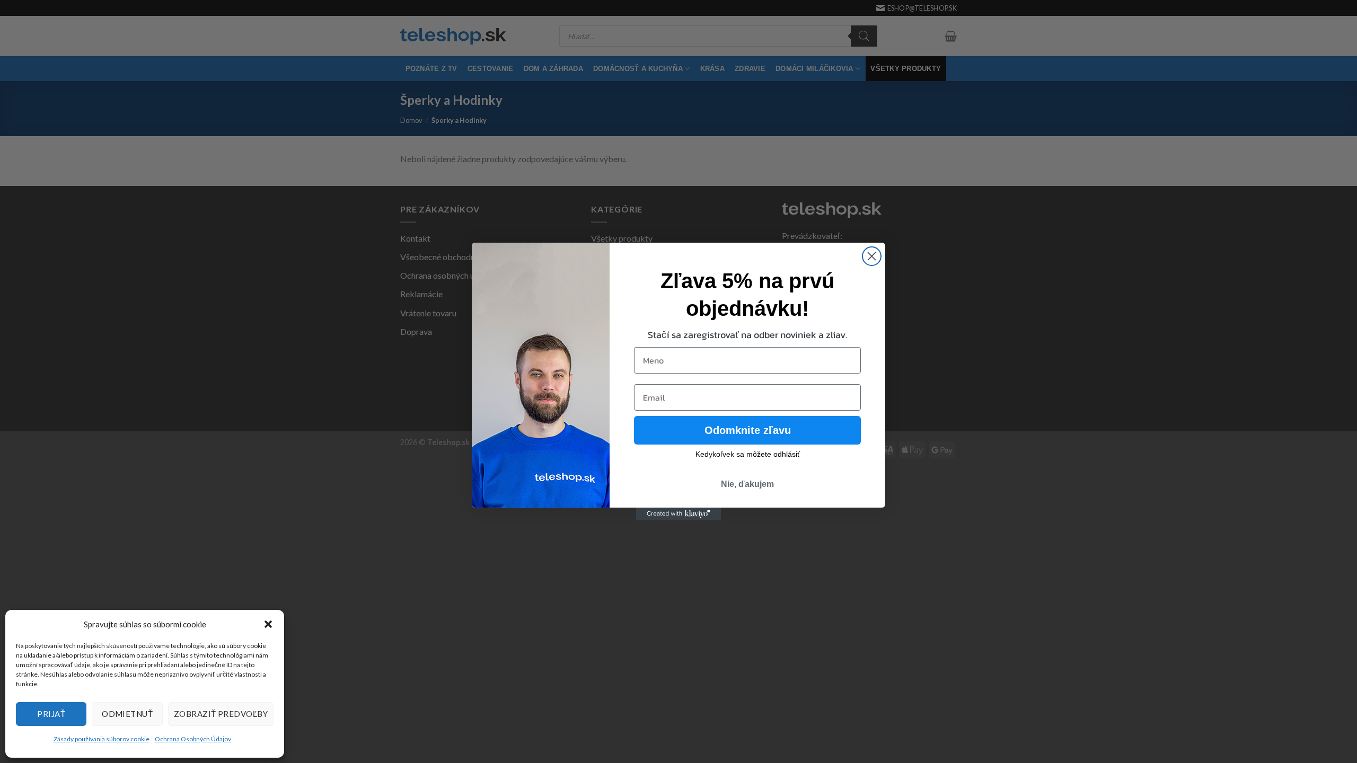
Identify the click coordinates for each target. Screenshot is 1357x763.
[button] (268, 624)
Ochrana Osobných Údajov (193, 739)
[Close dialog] (871, 256)
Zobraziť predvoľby (221, 713)
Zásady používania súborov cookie (101, 739)
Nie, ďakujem (747, 484)
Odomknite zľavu (747, 430)
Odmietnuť (127, 713)
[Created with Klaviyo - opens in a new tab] (678, 514)
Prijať (51, 713)
